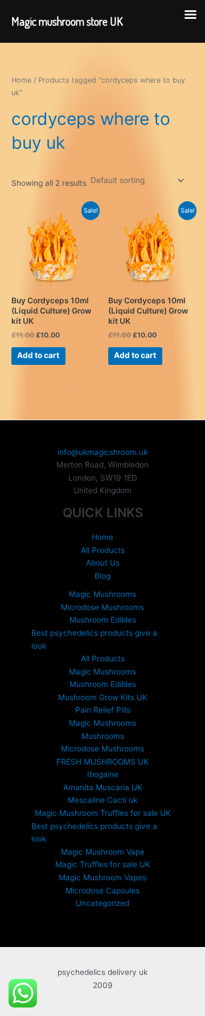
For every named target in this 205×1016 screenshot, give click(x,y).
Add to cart (38, 355)
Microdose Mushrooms (102, 607)
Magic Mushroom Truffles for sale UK (103, 813)
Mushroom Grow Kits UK (102, 697)
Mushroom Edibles (102, 619)
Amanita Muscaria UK (102, 787)
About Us (103, 562)
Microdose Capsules (102, 890)
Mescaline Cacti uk (102, 799)
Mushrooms (102, 736)
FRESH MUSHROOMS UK (102, 761)
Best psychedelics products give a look (94, 639)
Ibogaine (102, 774)
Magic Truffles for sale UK (102, 864)
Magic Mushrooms (102, 594)
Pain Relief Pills (102, 709)
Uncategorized (102, 903)
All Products (103, 550)
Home (21, 80)
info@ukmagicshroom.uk (102, 452)
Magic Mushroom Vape (103, 851)
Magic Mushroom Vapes (102, 877)
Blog (102, 575)
